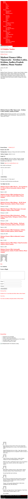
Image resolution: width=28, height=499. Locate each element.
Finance (4, 9)
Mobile (4, 2)
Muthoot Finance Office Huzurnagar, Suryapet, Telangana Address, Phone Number (13, 209)
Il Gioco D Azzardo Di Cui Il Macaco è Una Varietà (14, 339)
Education (5, 21)
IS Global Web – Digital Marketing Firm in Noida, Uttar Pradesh (14, 446)
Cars (4, 14)
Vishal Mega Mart (9, 34)
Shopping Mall (9, 36)
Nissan (7, 18)
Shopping (5, 30)
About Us (8, 39)
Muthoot (7, 12)
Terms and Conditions (10, 41)
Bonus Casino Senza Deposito (9, 337)
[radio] (15, 169)
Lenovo (7, 6)
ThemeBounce (24, 495)
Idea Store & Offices (10, 28)
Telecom (5, 26)
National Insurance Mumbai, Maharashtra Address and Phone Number (14, 480)
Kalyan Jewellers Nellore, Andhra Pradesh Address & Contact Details (13, 459)
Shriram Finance (9, 13)
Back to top (3, 497)
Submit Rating (3, 176)
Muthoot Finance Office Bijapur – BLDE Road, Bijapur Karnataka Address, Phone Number (13, 203)
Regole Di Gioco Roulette (8, 336)
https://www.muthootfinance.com (11, 163)
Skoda (7, 20)
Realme (7, 8)
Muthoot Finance (4, 54)
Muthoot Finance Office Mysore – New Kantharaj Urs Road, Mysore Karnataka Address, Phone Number (14, 188)
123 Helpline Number (8, 49)
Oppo (7, 7)
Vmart (7, 35)
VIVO (7, 5)
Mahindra (8, 16)
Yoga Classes (8, 25)
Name (2, 281)
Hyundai (7, 15)
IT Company (8, 27)
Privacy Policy (9, 42)
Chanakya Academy (10, 22)
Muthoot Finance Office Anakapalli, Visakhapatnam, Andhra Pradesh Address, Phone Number (14, 251)
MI (6, 3)
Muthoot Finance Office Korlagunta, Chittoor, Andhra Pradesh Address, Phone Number (13, 230)
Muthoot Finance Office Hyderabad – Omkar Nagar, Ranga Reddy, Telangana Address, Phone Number (14, 217)
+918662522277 (11, 147)
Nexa (7, 19)
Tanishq (7, 33)
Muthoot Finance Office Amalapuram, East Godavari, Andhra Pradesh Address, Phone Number (12, 196)
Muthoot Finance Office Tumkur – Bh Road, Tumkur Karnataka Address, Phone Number (13, 224)
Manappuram (8, 11)
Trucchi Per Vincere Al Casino (9, 341)
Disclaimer (8, 40)
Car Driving (8, 23)
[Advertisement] (14, 94)
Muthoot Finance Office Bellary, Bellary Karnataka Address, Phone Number (14, 470)
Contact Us (5, 38)
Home (4, 1)
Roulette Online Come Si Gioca (9, 340)
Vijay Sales (8, 32)
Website (2, 286)
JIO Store (8, 29)
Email (2, 283)
